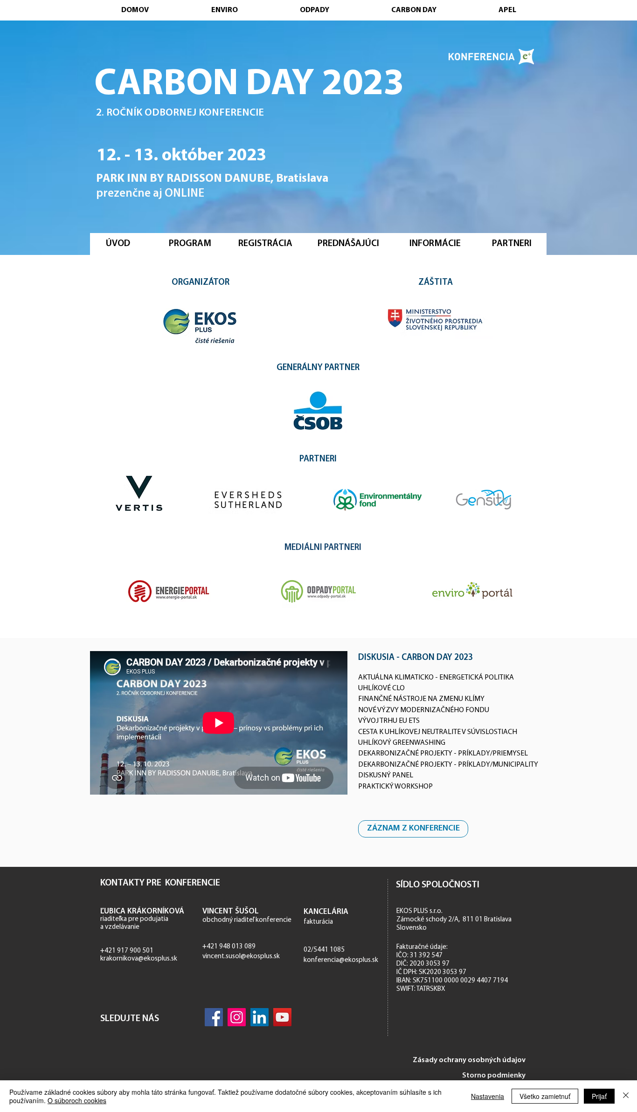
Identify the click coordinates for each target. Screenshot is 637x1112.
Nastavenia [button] (487, 1096)
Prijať (599, 1096)
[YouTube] (282, 1017)
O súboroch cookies (77, 1100)
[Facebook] (214, 1017)
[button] (265, 243)
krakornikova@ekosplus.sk (138, 958)
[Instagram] (237, 1017)
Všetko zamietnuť (544, 1096)
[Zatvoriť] (625, 1096)
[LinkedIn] (259, 1017)
